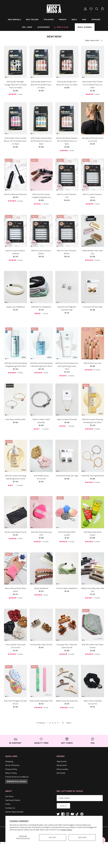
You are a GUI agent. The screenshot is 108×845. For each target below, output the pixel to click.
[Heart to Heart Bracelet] (66, 399)
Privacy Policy (66, 830)
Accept (52, 837)
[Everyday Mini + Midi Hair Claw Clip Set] (66, 625)
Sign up (63, 806)
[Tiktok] (77, 814)
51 (63, 723)
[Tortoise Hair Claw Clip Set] (41, 625)
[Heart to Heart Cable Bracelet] (41, 399)
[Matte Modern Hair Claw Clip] (92, 231)
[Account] (85, 8)
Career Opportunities (14, 812)
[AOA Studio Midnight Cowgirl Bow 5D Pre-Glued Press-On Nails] (15, 62)
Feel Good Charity (12, 800)
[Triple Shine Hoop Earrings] (66, 456)
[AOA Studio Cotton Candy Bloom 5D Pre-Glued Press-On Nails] (15, 118)
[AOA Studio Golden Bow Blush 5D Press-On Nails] (66, 62)
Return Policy (11, 773)
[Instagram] (67, 814)
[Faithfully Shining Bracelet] (92, 456)
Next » (69, 723)
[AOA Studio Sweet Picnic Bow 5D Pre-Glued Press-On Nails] (41, 62)
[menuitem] (14, 19)
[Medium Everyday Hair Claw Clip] (92, 568)
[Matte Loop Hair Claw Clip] (66, 681)
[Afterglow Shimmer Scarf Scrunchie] (92, 118)
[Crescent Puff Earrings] (92, 287)
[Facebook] (62, 814)
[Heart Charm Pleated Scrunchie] (92, 681)
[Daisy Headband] (41, 568)
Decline (82, 837)
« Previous (40, 723)
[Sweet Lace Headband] (15, 287)
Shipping (9, 761)
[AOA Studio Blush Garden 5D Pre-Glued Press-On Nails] (66, 118)
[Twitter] (58, 814)
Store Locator (62, 769)
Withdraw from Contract (16, 781)
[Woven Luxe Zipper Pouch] (15, 512)
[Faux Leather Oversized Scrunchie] (15, 625)
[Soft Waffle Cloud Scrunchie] (41, 456)
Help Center (62, 761)
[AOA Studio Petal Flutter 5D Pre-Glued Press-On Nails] (92, 62)
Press (7, 804)
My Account (62, 765)
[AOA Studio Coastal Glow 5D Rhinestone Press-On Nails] (41, 118)
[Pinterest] (81, 814)
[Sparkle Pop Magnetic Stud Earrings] (66, 287)
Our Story (9, 796)
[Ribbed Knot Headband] (41, 287)
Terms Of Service (12, 765)
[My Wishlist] (91, 9)
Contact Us (10, 808)
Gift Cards (61, 773)
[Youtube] (72, 814)
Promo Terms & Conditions (17, 777)
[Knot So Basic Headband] (66, 568)
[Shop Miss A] (54, 9)
